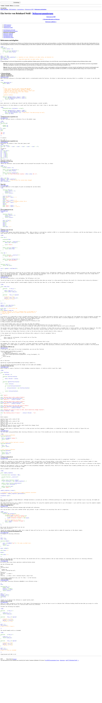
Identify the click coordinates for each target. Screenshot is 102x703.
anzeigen (17, 5)
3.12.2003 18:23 (4, 602)
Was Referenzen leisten (8, 37)
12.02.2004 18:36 (4, 580)
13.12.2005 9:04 (4, 458)
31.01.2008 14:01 (4, 185)
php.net (14, 659)
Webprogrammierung (42, 13)
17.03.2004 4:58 (4, 561)
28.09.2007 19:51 (4, 231)
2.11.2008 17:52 (4, 118)
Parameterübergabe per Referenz (10, 31)
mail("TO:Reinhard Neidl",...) (72, 660)
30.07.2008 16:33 (4, 162)
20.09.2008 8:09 (4, 142)
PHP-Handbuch (12, 9)
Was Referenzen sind (8, 36)
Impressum (62, 660)
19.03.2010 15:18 (4, 77)
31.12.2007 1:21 (4, 210)
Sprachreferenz (20, 9)
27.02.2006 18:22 (4, 430)
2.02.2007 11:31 (4, 348)
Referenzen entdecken (8, 33)
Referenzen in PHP (29, 9)
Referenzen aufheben (8, 34)
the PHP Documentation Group (52, 660)
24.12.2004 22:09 (4, 532)
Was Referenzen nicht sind (9, 29)
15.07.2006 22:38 (4, 367)
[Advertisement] (5, 681)
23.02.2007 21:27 (4, 277)
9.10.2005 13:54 (4, 506)
